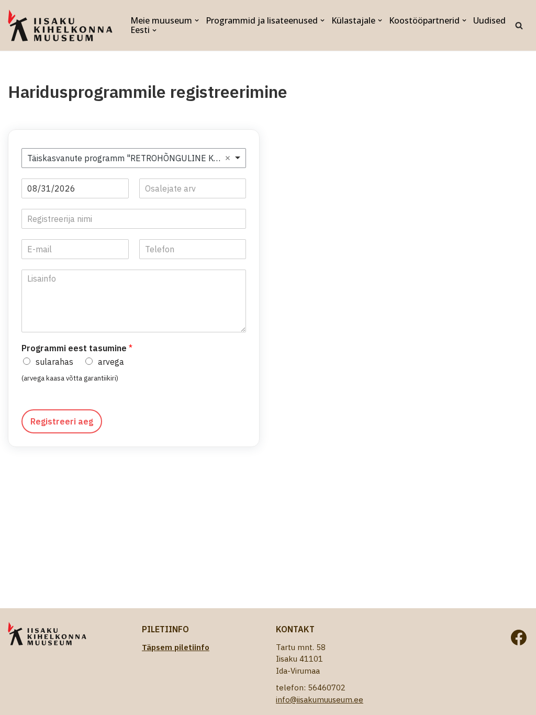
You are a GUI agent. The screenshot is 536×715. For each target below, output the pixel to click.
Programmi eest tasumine (76, 348)
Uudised (489, 21)
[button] (197, 20)
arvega (111, 361)
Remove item (227, 158)
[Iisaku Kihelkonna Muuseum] (60, 25)
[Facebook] (518, 637)
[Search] (519, 25)
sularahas (54, 361)
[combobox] (133, 158)
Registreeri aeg (61, 421)
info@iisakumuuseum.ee (319, 700)
